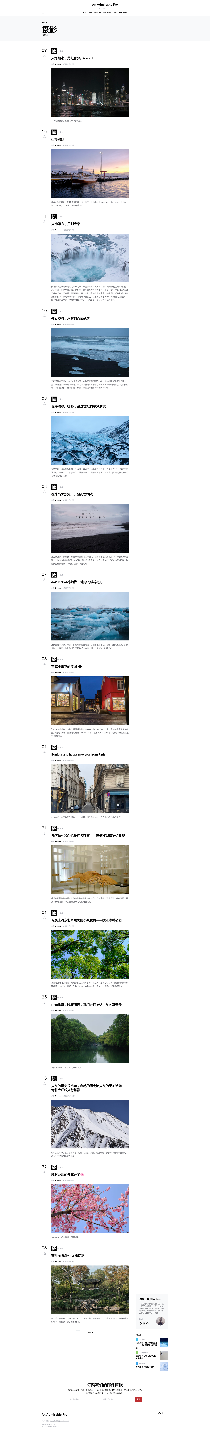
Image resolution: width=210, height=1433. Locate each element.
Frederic (58, 64)
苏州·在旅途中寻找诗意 (67, 1256)
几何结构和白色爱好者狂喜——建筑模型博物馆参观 (88, 836)
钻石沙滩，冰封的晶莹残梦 (70, 318)
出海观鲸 (57, 139)
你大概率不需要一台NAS (146, 1367)
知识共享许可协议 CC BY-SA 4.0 (59, 1421)
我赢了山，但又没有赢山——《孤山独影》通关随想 (146, 1345)
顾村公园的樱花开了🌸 (67, 1175)
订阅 (138, 1399)
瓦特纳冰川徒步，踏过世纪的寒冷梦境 (78, 406)
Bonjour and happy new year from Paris (78, 755)
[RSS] (163, 1413)
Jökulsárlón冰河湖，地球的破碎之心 (77, 582)
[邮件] (167, 1413)
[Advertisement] (85, 1355)
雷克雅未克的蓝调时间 (67, 667)
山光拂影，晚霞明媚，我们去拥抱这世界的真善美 (86, 1005)
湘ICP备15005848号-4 (48, 1425)
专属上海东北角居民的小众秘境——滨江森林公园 (86, 920)
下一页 (88, 1333)
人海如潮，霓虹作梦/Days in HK (74, 58)
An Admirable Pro (105, 5)
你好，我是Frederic (150, 1299)
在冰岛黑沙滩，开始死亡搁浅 (72, 494)
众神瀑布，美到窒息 (65, 224)
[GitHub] (159, 1413)
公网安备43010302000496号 (50, 1427)
